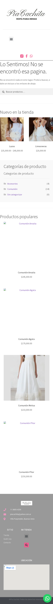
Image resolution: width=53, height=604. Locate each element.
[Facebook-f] (26, 56)
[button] (11, 39)
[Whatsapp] (31, 56)
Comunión (12, 189)
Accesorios (12, 183)
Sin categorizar (14, 194)
